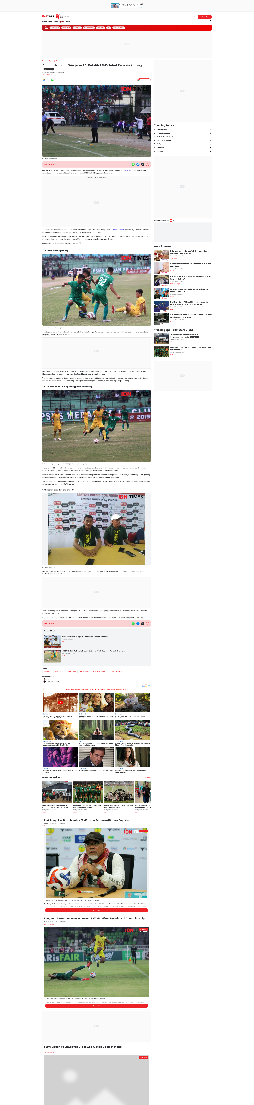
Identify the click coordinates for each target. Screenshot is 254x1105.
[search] (195, 17)
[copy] (147, 164)
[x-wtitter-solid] (142, 164)
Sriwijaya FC (127, 170)
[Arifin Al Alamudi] (44, 680)
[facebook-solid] (138, 164)
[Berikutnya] (151, 790)
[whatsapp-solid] (133, 164)
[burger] (210, 20)
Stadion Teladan (117, 230)
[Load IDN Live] (183, 232)
